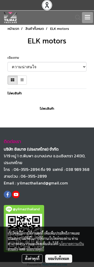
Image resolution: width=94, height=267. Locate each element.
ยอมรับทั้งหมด (58, 258)
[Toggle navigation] (87, 17)
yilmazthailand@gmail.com (42, 183)
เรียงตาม (14, 57)
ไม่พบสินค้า (15, 93)
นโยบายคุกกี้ (35, 249)
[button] (76, 17)
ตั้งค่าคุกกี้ (32, 258)
